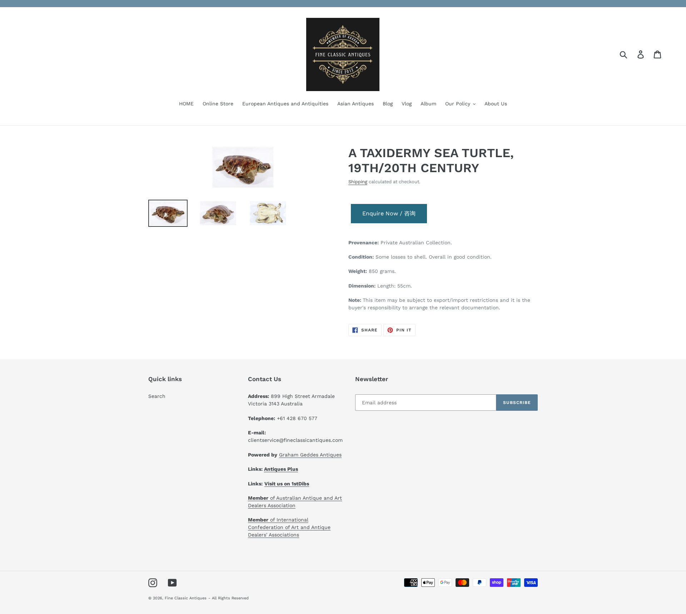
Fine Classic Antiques (186, 598)
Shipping (357, 181)
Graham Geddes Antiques (310, 455)
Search (156, 396)
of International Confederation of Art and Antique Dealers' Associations (289, 527)
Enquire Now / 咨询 (389, 213)
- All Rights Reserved (228, 598)
